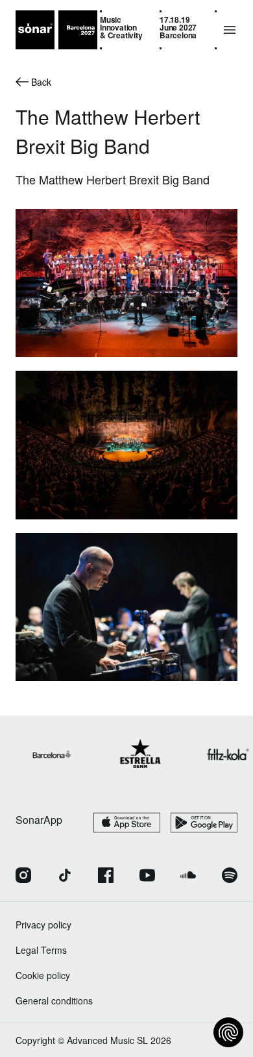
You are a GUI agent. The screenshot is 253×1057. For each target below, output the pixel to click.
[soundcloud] (188, 876)
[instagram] (23, 876)
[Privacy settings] (228, 1032)
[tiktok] (65, 876)
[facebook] (106, 876)
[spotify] (229, 876)
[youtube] (147, 876)
